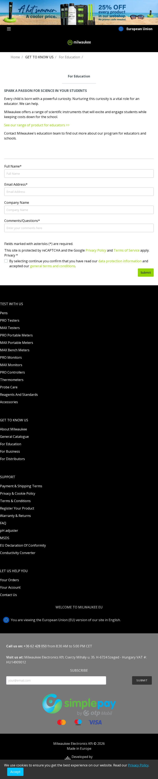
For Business (10, 451)
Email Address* (16, 184)
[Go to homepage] (79, 42)
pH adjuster (9, 530)
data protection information (120, 261)
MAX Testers (10, 328)
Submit (146, 272)
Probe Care (8, 387)
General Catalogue (14, 436)
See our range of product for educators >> (37, 125)
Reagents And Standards (19, 394)
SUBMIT (142, 680)
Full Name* (13, 166)
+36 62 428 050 (35, 646)
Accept (15, 772)
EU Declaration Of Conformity (23, 545)
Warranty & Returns (15, 515)
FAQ (3, 523)
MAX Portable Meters (16, 342)
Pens (4, 313)
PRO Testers (9, 320)
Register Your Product (17, 508)
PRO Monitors (11, 357)
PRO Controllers (12, 372)
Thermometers (11, 379)
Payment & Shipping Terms (21, 486)
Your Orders (9, 580)
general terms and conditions (52, 266)
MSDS (4, 538)
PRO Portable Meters (16, 335)
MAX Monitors (11, 365)
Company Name (16, 202)
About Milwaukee (13, 429)
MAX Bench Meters (14, 350)
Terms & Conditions (15, 501)
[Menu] (9, 29)
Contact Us (8, 595)
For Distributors (12, 459)
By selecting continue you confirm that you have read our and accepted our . (78, 263)
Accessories (9, 402)
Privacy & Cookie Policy (17, 493)
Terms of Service (126, 250)
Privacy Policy (96, 250)
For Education (10, 444)
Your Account (10, 587)
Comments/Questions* (22, 220)
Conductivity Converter (17, 553)
